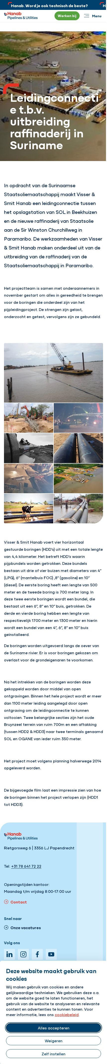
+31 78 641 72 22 (26, 866)
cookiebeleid (67, 1014)
